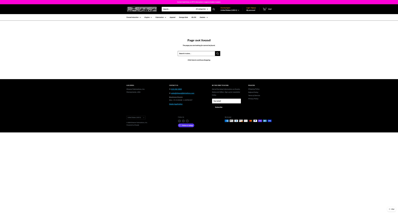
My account (250, 10)
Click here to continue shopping (199, 60)
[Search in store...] (217, 53)
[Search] (213, 9)
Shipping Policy (254, 89)
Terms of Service (254, 95)
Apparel (172, 17)
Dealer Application (176, 104)
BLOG (194, 17)
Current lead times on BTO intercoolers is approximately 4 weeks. (199, 2)
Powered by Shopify (132, 125)
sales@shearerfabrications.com (182, 93)
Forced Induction (132, 17)
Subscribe (218, 107)
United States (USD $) (134, 117)
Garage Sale (183, 17)
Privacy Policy (253, 99)
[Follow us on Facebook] (179, 121)
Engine (147, 17)
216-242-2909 (176, 89)
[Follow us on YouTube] (187, 121)
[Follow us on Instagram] (183, 121)
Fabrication (159, 17)
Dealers (203, 17)
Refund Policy (253, 92)
